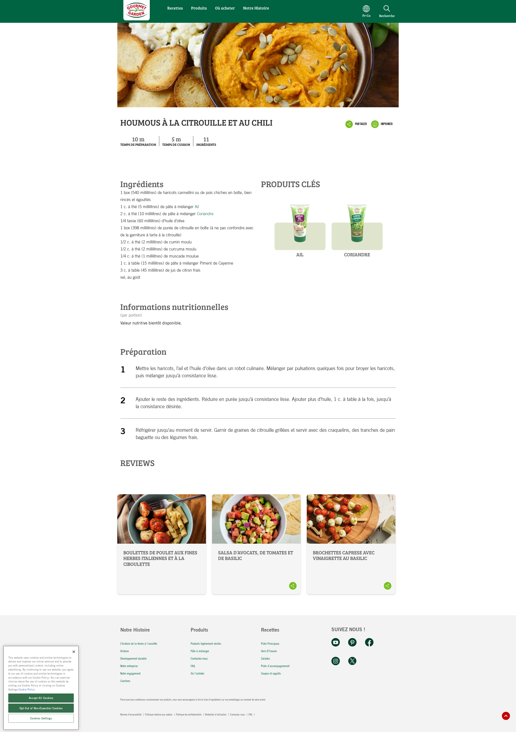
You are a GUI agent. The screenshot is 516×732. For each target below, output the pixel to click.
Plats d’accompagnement (275, 666)
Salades (265, 658)
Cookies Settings (41, 718)
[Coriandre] (357, 223)
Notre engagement (130, 673)
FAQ (193, 666)
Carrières (125, 681)
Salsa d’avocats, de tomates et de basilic (256, 544)
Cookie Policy (27, 689)
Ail (197, 207)
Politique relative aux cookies (159, 714)
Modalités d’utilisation (216, 714)
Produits (199, 8)
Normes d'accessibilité (131, 714)
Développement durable (133, 658)
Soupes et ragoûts (271, 673)
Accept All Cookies (41, 698)
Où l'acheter (197, 673)
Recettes (175, 8)
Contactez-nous (199, 658)
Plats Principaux (270, 643)
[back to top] (506, 716)
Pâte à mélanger (200, 651)
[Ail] (300, 223)
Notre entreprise (129, 666)
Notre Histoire (256, 8)
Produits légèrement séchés (206, 643)
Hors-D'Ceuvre (269, 651)
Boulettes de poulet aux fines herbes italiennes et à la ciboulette (161, 544)
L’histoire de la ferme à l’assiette (138, 643)
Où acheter (225, 8)
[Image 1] (136, 19)
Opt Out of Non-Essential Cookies (41, 708)
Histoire (124, 651)
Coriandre (205, 214)
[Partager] (293, 586)
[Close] (73, 651)
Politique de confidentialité (189, 714)
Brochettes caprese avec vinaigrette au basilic (351, 544)
